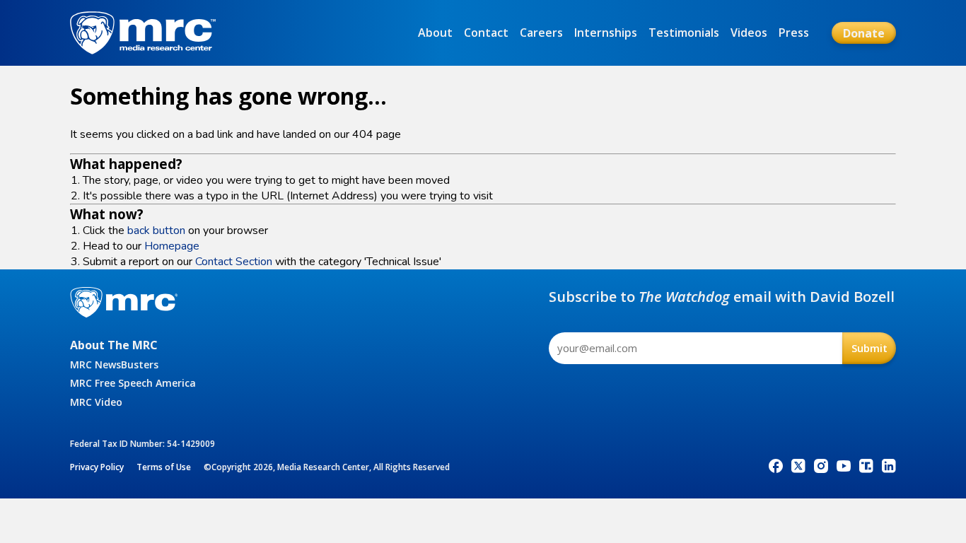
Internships (605, 32)
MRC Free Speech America (133, 383)
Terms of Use (163, 467)
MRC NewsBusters (114, 364)
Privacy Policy (97, 467)
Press (794, 32)
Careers (541, 32)
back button (156, 230)
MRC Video (96, 402)
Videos (749, 32)
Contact (486, 32)
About (435, 32)
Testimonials (683, 32)
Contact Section (233, 261)
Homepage (171, 246)
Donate (864, 33)
